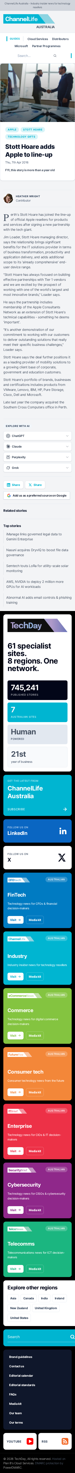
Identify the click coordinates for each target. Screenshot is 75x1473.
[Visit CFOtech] (25, 880)
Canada (28, 1298)
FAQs (12, 1394)
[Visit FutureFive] (25, 1054)
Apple (12, 129)
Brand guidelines (20, 1357)
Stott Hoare (32, 129)
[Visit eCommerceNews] (25, 995)
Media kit (35, 920)
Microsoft (21, 46)
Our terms (16, 1422)
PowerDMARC (12, 1467)
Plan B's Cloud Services (18, 1463)
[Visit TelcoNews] (25, 1229)
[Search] (55, 55)
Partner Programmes (46, 46)
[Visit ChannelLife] (25, 939)
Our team (15, 1413)
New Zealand (19, 1308)
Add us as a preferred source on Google (39, 495)
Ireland (59, 1298)
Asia (13, 1298)
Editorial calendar (21, 1375)
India (44, 1298)
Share (16, 485)
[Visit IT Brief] (25, 1111)
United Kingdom (46, 1308)
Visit (13, 920)
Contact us (16, 1366)
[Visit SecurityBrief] (25, 1170)
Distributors (60, 39)
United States (19, 1318)
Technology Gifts (21, 136)
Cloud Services (38, 39)
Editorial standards (22, 1385)
